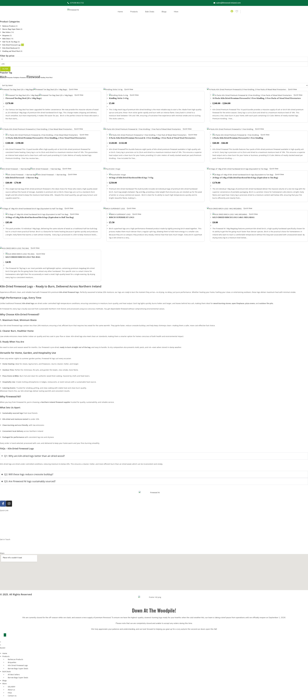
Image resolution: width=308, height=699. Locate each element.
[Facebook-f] (3, 504)
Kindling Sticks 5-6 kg (118, 98)
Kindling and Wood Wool (11, 51)
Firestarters (23, 77)
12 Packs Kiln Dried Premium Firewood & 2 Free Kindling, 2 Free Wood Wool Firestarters (46, 138)
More (176, 11)
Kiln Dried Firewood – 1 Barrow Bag (22, 177)
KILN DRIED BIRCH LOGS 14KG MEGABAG (233, 217)
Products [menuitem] (6, 656)
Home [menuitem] (4, 653)
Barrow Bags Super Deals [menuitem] (18, 668)
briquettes (10, 77)
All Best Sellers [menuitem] (14, 674)
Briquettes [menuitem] (12, 662)
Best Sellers (6, 32)
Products (134, 11)
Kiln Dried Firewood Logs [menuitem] (18, 665)
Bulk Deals (149, 11)
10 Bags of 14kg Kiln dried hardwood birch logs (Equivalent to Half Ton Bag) (40, 217)
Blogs (164, 11)
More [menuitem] (4, 683)
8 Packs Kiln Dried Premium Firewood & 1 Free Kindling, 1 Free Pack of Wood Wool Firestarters (152, 138)
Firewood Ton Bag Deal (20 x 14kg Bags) (24, 98)
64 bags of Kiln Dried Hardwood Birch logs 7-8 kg (131, 177)
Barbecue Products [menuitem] (15, 659)
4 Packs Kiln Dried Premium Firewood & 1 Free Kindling (237, 138)
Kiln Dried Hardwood (9, 48)
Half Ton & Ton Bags (9, 42)
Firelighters (16, 77)
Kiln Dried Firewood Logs (11, 45)
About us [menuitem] (11, 690)
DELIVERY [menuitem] (11, 687)
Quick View (73, 89)
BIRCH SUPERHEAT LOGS (121, 217)
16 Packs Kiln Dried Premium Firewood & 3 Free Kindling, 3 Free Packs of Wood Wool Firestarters (256, 98)
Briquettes (5, 35)
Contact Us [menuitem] (12, 696)
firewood (33, 77)
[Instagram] (9, 504)
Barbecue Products (8, 26)
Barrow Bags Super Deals (11, 29)
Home (120, 11)
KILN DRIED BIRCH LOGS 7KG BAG (23, 257)
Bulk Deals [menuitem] (6, 671)
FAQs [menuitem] (10, 693)
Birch (3, 77)
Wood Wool (49, 77)
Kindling (43, 77)
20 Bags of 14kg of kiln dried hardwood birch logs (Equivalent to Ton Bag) (245, 177)
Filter (5, 69)
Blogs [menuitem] (4, 680)
